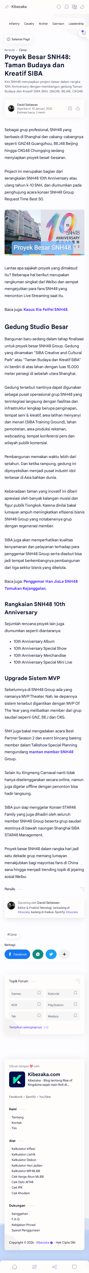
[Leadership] (76, 23)
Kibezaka (19, 7)
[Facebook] (15, 1097)
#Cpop (12, 934)
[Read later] (70, 108)
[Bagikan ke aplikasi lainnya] (64, 954)
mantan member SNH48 (51, 752)
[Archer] (43, 23)
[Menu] (34, 1267)
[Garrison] (58, 23)
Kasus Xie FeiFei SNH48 (46, 309)
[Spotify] (31, 1097)
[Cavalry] (29, 23)
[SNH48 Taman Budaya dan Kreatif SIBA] (44, 232)
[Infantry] (14, 23)
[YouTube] (45, 1097)
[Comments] (74, 1267)
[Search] (58, 6)
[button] (74, 6)
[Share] (55, 1267)
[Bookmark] (66, 6)
